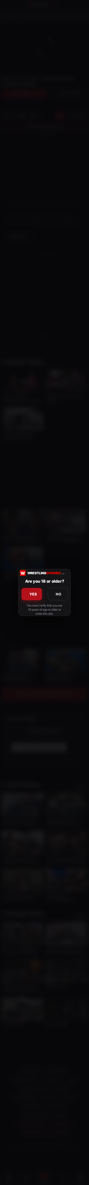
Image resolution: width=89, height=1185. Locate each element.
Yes (33, 594)
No (59, 594)
